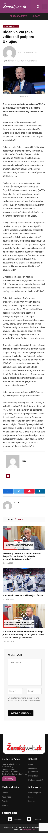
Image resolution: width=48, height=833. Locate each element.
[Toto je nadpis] (9, 819)
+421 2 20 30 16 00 (12, 772)
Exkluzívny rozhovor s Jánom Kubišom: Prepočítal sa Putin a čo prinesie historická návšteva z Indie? (22, 556)
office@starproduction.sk (17, 774)
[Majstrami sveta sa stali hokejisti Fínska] (24, 580)
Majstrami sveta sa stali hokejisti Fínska (23, 595)
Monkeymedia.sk (28, 830)
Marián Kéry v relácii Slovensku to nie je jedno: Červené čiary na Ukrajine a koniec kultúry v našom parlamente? (23, 634)
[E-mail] (8, 476)
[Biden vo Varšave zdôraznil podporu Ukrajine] (24, 80)
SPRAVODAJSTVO (11, 26)
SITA (19, 53)
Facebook (18, 819)
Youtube (37, 819)
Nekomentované (13, 61)
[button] (38, 7)
